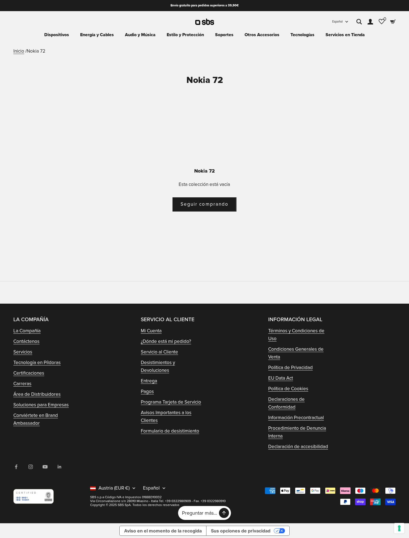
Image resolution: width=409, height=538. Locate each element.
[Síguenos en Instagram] (30, 467)
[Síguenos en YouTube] (45, 467)
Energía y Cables (97, 34)
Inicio (18, 51)
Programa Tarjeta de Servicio (171, 402)
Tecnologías (302, 34)
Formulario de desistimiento (170, 431)
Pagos (147, 391)
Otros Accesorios (262, 34)
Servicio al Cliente (159, 352)
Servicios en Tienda (345, 34)
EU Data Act (280, 378)
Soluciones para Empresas (41, 405)
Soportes (224, 34)
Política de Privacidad (290, 367)
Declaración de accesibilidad (298, 446)
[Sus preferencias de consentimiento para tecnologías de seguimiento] (399, 528)
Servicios (22, 352)
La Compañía (27, 331)
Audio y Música (140, 34)
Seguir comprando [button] (204, 204)
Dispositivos (56, 34)
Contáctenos (26, 341)
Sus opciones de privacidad (240, 531)
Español (337, 21)
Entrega (149, 381)
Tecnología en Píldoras (37, 362)
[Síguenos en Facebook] (16, 467)
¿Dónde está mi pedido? (166, 341)
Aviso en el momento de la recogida (163, 531)
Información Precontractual (296, 418)
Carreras (22, 384)
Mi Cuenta (151, 331)
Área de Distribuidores (37, 394)
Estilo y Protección (185, 34)
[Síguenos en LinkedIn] (59, 467)
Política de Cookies (288, 389)
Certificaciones (28, 373)
